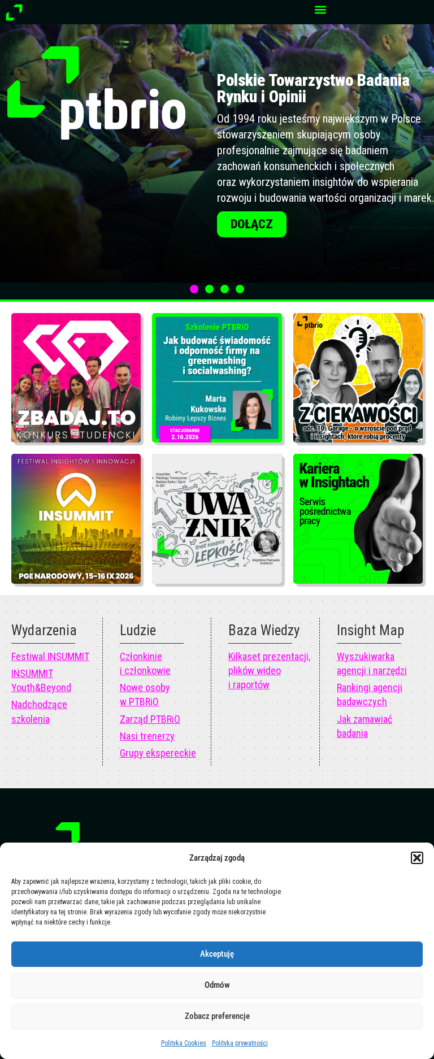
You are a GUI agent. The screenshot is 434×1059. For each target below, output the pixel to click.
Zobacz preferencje (217, 1016)
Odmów (217, 985)
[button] (417, 857)
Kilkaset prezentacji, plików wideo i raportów (269, 670)
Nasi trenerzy (147, 736)
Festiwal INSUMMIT (50, 656)
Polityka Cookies (183, 1043)
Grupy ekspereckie (158, 753)
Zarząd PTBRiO (150, 719)
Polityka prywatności (240, 1043)
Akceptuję (217, 954)
